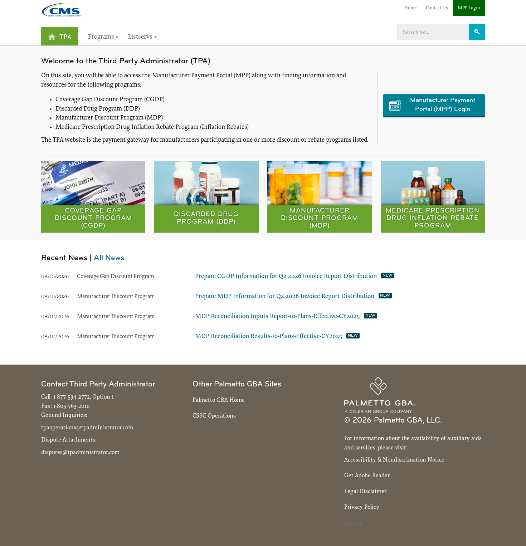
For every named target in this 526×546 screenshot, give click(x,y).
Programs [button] (101, 37)
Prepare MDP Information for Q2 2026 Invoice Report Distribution (284, 296)
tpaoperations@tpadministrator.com (87, 428)
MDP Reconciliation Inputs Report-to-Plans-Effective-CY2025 (277, 316)
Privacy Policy (361, 507)
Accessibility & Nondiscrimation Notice (394, 460)
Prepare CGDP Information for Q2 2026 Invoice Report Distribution (286, 276)
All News (109, 258)
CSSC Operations (214, 416)
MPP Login (469, 8)
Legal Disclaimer (365, 491)
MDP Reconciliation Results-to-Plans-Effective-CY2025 (268, 336)
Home (410, 8)
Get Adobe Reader (367, 476)
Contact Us (437, 8)
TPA (65, 37)
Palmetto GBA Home (219, 400)
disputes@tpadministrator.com (80, 452)
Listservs (140, 37)
